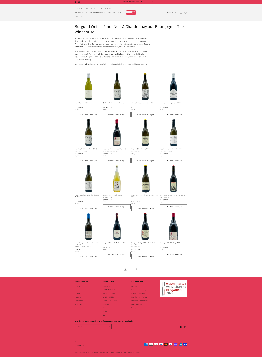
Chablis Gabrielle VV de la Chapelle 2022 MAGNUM (87, 196)
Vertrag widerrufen (137, 308)
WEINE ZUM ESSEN (109, 293)
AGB (125, 352)
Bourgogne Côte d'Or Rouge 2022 (170, 243)
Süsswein (78, 297)
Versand (130, 352)
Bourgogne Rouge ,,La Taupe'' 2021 (170, 103)
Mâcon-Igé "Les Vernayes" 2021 (140, 149)
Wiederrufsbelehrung (138, 293)
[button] (91, 8)
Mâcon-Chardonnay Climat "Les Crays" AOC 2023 (144, 196)
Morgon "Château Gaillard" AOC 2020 (114, 243)
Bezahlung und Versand (139, 297)
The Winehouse (83, 352)
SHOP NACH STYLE (109, 290)
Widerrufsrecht (104, 352)
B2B (104, 315)
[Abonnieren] (109, 326)
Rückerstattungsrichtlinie (139, 301)
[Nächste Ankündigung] (153, 2)
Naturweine (78, 304)
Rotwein (77, 286)
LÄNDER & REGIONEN (110, 301)
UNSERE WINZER (108, 297)
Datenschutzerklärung (138, 290)
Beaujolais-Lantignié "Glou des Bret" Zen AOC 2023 (143, 243)
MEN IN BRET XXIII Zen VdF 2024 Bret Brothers (173, 195)
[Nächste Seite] (136, 269)
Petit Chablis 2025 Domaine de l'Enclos (86, 149)
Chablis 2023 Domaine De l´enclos (113, 103)
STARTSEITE (107, 286)
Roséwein (78, 293)
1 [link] (125, 269)
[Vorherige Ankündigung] (109, 2)
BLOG (105, 311)
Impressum (135, 286)
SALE (104, 308)
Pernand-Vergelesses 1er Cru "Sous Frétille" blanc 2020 (88, 243)
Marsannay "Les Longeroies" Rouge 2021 (115, 149)
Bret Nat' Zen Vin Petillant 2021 (112, 195)
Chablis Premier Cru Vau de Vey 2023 (171, 149)
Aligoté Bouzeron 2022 (81, 103)
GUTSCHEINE (107, 304)
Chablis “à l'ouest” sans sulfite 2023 (142, 103)
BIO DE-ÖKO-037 (136, 304)
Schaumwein (79, 301)
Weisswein (78, 290)
